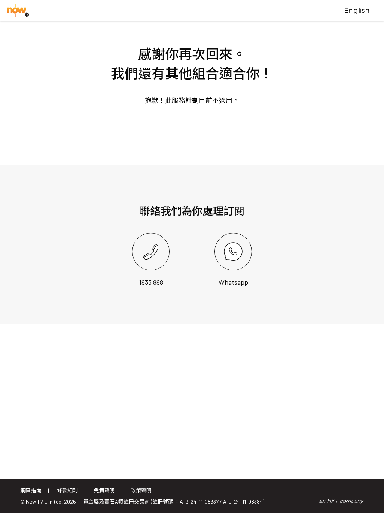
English (357, 10)
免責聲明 (104, 490)
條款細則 (67, 490)
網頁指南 (30, 490)
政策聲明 (141, 490)
